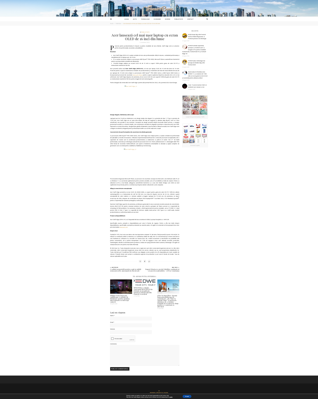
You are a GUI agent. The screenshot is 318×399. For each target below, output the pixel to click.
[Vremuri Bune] (159, 9)
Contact (190, 19)
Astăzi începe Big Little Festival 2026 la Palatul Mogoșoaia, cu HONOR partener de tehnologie (197, 36)
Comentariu (113, 344)
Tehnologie (145, 19)
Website (112, 329)
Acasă (111, 23)
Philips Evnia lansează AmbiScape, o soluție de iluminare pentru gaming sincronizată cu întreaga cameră (120, 298)
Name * (112, 315)
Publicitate (178, 19)
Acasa (126, 19)
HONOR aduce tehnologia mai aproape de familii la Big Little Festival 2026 (196, 63)
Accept (187, 396)
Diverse (167, 19)
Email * (112, 322)
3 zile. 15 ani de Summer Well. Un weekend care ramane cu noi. (197, 86)
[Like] (140, 261)
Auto (135, 19)
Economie (157, 19)
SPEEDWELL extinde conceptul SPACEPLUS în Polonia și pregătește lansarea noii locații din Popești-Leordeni (143, 291)
